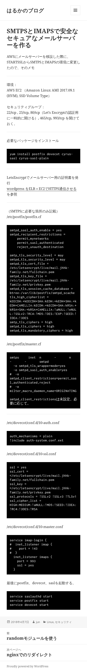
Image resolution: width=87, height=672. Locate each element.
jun (38, 622)
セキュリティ (63, 622)
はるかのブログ (25, 10)
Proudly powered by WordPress (27, 666)
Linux (50, 622)
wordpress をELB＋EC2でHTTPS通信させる (42, 188)
